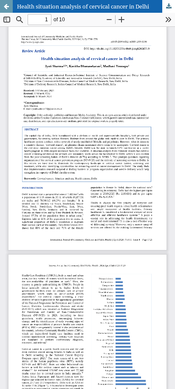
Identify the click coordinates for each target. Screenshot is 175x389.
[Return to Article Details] (6, 6)
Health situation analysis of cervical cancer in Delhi (83, 6)
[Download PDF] (168, 6)
